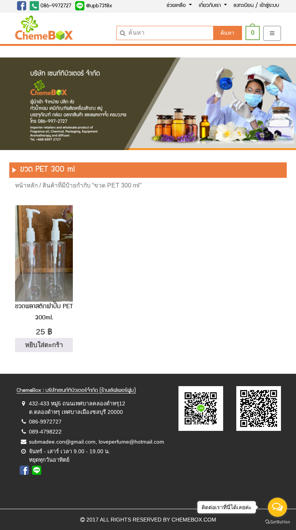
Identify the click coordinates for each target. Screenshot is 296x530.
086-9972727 (55, 6)
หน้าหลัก (26, 185)
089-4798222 (45, 432)
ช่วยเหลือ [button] (176, 5)
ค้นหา (227, 33)
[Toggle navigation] (272, 33)
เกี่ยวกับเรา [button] (210, 5)
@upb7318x (98, 6)
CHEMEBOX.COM (194, 519)
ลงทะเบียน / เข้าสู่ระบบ (256, 5)
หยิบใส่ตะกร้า (44, 345)
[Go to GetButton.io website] (277, 522)
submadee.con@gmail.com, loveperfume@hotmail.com (96, 442)
